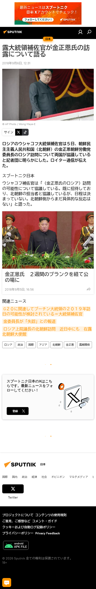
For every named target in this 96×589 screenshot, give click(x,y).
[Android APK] (16, 546)
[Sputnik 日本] (13, 34)
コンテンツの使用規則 (51, 515)
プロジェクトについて (17, 515)
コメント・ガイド (44, 521)
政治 (20, 344)
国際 (31, 344)
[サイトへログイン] (80, 31)
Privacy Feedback (47, 533)
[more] (88, 289)
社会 (44, 477)
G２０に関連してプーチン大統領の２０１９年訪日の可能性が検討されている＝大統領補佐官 (46, 311)
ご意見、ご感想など (16, 521)
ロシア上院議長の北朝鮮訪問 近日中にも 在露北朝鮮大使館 (47, 331)
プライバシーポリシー (17, 533)
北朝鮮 (56, 344)
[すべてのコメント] (6, 582)
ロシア (8, 344)
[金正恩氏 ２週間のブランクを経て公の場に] (48, 240)
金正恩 (70, 344)
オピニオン (58, 477)
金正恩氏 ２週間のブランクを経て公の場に (46, 277)
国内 (14, 477)
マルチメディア (78, 477)
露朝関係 (84, 344)
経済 (34, 477)
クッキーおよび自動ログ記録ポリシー (28, 527)
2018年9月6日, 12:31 (16, 63)
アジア (43, 344)
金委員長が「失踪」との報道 (29, 321)
